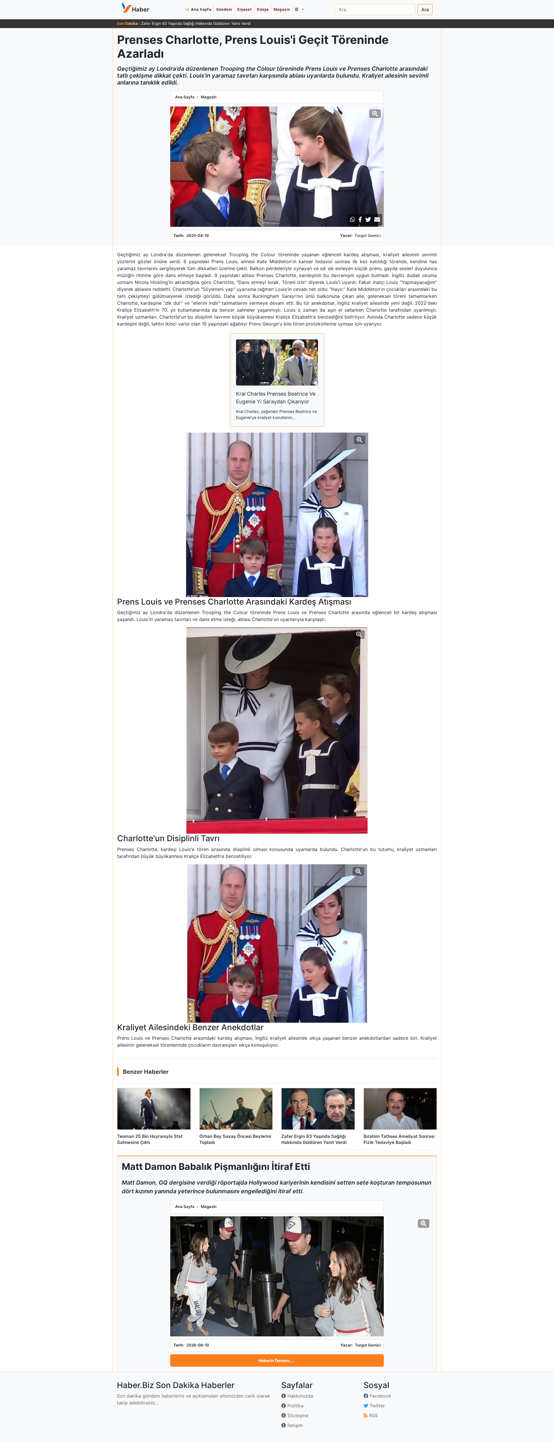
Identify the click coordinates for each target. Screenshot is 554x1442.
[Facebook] (360, 219)
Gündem (224, 9)
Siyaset (244, 9)
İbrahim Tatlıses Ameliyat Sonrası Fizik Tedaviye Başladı (190, 23)
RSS (373, 1415)
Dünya (263, 9)
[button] (299, 9)
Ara (425, 9)
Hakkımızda (299, 1396)
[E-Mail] (377, 219)
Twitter (376, 1406)
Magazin (282, 9)
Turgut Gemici (368, 235)
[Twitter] (368, 219)
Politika (295, 1406)
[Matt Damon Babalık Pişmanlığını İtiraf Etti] (277, 1276)
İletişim (294, 1425)
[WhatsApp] (352, 219)
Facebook (379, 1396)
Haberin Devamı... (276, 1360)
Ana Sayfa (201, 9)
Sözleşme (297, 1415)
